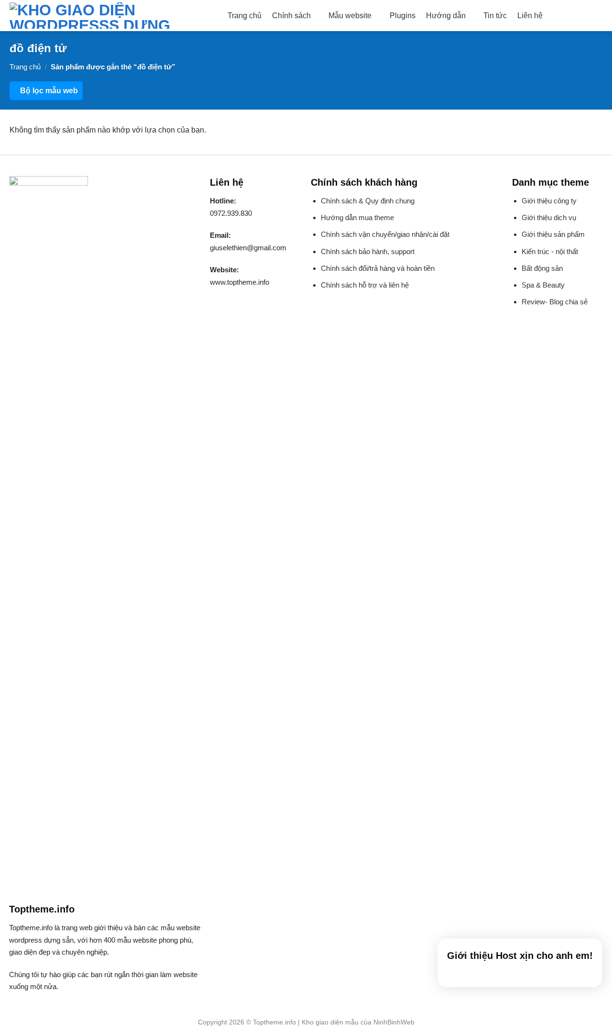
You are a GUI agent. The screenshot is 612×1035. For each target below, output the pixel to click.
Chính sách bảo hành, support (368, 251)
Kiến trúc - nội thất (550, 251)
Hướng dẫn (446, 15)
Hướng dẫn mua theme (357, 217)
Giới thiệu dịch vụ (549, 217)
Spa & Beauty (543, 285)
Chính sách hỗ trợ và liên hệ (365, 285)
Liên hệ (530, 15)
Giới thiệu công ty (549, 201)
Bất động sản (542, 268)
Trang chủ (245, 15)
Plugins (402, 15)
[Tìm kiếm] (557, 15)
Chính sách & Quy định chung (368, 201)
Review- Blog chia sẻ (555, 302)
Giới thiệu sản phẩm (553, 234)
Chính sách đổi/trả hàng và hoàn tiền (378, 268)
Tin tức (495, 15)
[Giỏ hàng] (597, 15)
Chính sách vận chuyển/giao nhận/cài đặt (385, 234)
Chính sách (291, 15)
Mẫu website (350, 15)
